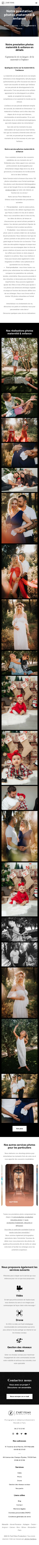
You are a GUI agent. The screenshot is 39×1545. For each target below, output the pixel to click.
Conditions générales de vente (19, 1517)
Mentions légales (19, 1509)
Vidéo (19, 1295)
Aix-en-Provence (15, 1524)
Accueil (6, 26)
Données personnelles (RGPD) (19, 1513)
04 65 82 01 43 (19, 1449)
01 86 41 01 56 (19, 1460)
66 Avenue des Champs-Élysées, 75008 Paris (19, 1457)
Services (15, 26)
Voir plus (19, 1129)
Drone (19, 1320)
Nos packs (19, 1488)
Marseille (5, 1524)
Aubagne (26, 1524)
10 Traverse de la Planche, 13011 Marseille (19, 1447)
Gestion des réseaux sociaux (19, 1484)
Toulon (33, 1524)
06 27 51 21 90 (19, 1429)
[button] (36, 3)
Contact (19, 1505)
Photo (23, 26)
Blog (19, 1501)
